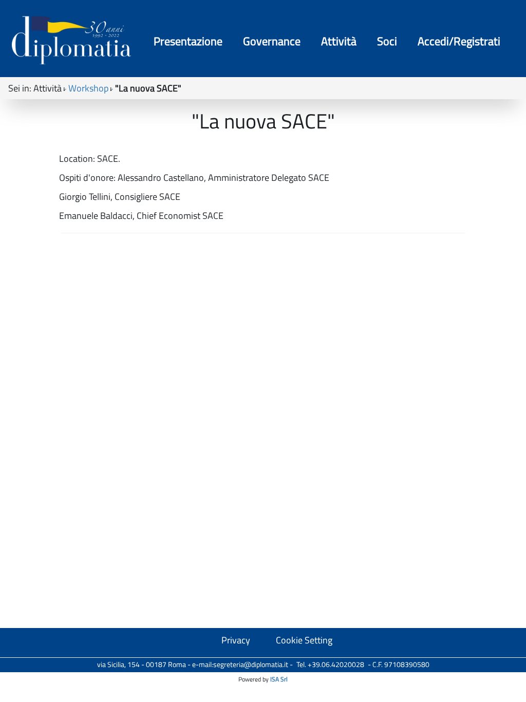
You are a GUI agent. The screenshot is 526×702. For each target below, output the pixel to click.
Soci (387, 41)
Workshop (88, 88)
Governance (271, 41)
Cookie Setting (304, 640)
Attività (338, 41)
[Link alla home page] (71, 39)
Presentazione (188, 41)
